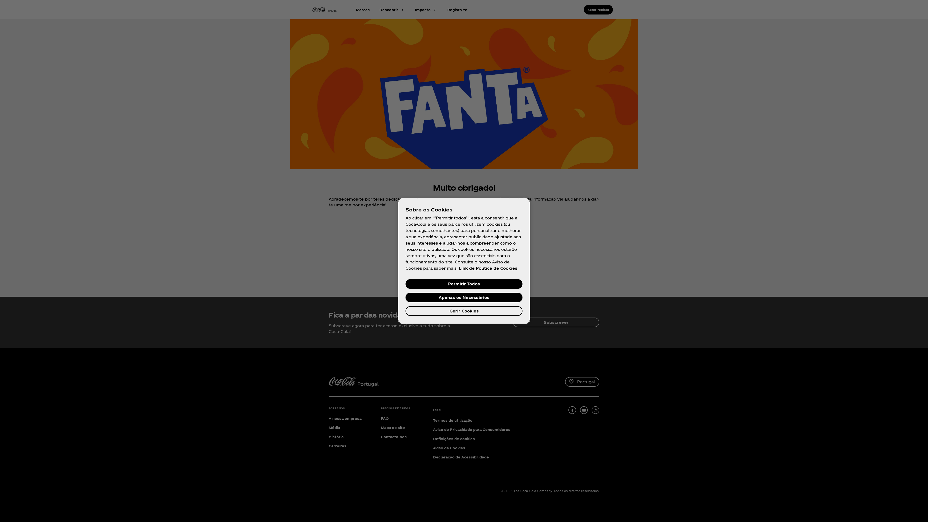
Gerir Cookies (464, 311)
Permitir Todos (464, 284)
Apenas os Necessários (464, 297)
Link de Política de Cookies (488, 268)
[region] (464, 261)
